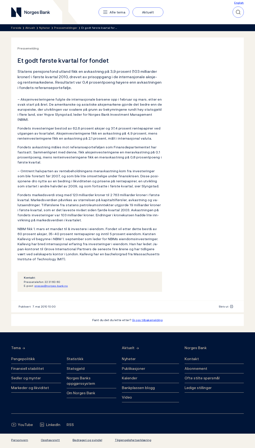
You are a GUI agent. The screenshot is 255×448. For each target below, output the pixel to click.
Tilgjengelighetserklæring (133, 440)
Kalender (130, 378)
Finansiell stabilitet (27, 368)
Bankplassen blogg (138, 387)
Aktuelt (128, 347)
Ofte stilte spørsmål (202, 378)
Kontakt (192, 358)
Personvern (19, 440)
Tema (16, 347)
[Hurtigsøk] (238, 12)
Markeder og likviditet (30, 387)
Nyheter (129, 358)
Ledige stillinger (198, 387)
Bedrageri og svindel (87, 440)
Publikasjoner (133, 368)
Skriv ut (224, 306)
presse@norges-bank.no (51, 286)
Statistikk (75, 358)
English (239, 3)
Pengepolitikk (23, 358)
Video (127, 397)
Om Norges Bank (81, 393)
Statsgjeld (76, 368)
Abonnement (196, 368)
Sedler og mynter (26, 378)
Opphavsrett (50, 440)
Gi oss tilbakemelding (147, 320)
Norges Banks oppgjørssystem (81, 380)
